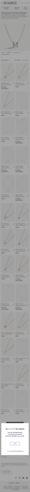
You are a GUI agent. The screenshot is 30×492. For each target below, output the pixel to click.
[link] (15, 443)
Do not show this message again (16, 451)
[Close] (25, 426)
